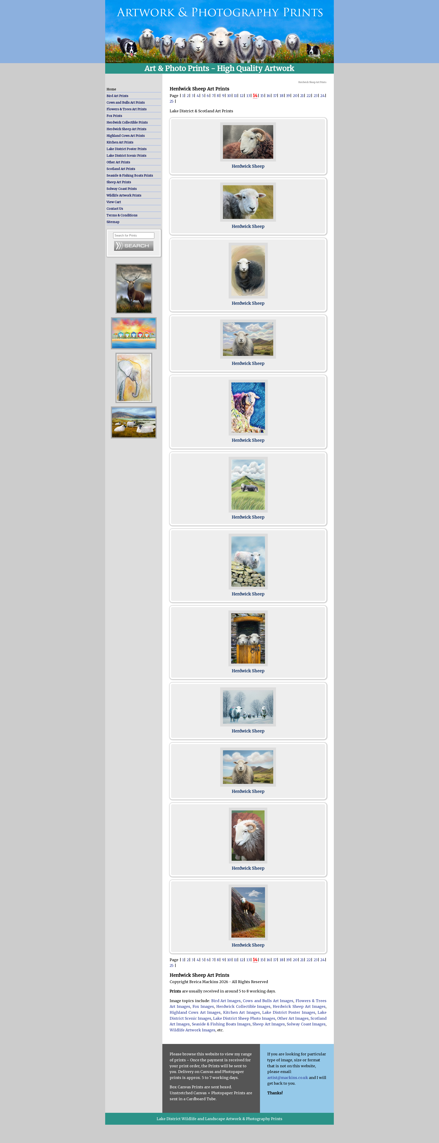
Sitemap (113, 222)
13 (248, 95)
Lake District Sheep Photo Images (244, 1018)
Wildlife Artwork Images (192, 1030)
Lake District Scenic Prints (126, 156)
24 (322, 95)
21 (302, 95)
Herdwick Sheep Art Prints (126, 129)
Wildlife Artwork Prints (124, 195)
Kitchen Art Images (241, 1012)
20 (295, 95)
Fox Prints (114, 116)
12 (242, 95)
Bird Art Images (226, 1000)
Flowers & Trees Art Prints (127, 109)
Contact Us (115, 209)
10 (229, 95)
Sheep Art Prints (119, 182)
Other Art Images (293, 1018)
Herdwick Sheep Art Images (299, 1006)
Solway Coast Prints (122, 189)
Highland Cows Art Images (195, 1012)
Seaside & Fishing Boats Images (221, 1024)
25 (172, 101)
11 (235, 95)
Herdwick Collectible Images (243, 1006)
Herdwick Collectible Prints (127, 122)
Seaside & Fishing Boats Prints (130, 176)
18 (282, 95)
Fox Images (203, 1006)
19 (288, 95)
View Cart (114, 202)
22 (309, 95)
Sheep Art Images (268, 1024)
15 (262, 95)
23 (316, 95)
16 (268, 95)
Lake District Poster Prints (127, 149)
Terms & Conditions (122, 215)
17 (275, 95)
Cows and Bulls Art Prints (126, 103)
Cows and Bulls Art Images (268, 1000)
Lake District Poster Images (288, 1012)
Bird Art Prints (117, 96)
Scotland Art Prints (121, 169)
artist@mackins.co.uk (287, 1077)
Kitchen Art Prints (120, 142)
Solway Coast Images (306, 1024)
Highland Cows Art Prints (126, 136)
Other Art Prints (118, 162)
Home (111, 89)
